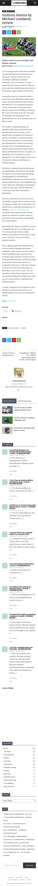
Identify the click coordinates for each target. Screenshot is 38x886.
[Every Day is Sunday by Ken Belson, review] (7, 430)
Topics (26, 877)
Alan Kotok (11, 301)
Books (10, 8)
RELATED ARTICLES (9, 401)
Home (4, 8)
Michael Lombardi (14, 328)
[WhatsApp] (19, 32)
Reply (11, 474)
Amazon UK (28, 66)
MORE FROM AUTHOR (24, 401)
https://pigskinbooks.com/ (19, 384)
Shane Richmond (9, 26)
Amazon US (17, 66)
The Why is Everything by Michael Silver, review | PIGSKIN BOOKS (20, 588)
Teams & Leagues (12, 880)
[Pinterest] (14, 32)
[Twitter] (9, 32)
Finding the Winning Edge (18, 210)
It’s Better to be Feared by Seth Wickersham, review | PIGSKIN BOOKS (23, 506)
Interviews (11, 877)
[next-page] (6, 438)
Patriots (23, 328)
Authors (22, 880)
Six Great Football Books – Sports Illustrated (18, 846)
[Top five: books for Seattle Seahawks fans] (7, 420)
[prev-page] (3, 438)
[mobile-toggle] (3, 3)
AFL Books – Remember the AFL (14, 824)
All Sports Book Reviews (11, 827)
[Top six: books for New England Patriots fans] (7, 410)
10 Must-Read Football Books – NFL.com (17, 814)
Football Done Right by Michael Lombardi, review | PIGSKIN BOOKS (23, 616)
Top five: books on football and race (8, 354)
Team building (10, 11)
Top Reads (19, 877)
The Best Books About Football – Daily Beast (19, 849)
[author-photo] (19, 378)
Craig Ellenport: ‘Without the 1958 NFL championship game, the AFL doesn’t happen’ (27, 356)
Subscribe (29, 865)
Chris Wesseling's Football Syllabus (15, 836)
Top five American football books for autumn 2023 (21, 533)
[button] (35, 3)
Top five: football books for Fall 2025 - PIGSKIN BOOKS (21, 648)
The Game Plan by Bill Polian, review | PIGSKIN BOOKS (22, 564)
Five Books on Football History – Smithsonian (19, 839)
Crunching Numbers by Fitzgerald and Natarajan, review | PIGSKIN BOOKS (21, 451)
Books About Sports (10, 833)
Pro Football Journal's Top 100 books (16, 843)
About (29, 880)
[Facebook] (4, 32)
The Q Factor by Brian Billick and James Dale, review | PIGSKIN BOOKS (21, 482)
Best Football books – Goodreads (14, 830)
